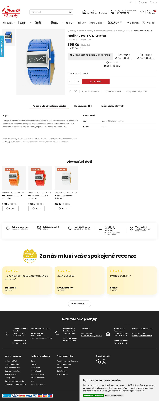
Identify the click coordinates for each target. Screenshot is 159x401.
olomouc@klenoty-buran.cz (91, 336)
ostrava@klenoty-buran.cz (142, 336)
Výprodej (150, 23)
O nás (155, 2)
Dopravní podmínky (12, 368)
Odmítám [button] (99, 395)
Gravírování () (79, 73)
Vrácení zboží (36, 371)
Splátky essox (10, 378)
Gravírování (35, 368)
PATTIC (89, 40)
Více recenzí (77, 303)
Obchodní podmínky (12, 371)
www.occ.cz (85, 328)
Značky (10, 23)
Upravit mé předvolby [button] (113, 395)
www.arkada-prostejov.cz (40, 328)
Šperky (69, 23)
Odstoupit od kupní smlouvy (15, 384)
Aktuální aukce (62, 368)
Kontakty (144, 2)
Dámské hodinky (22, 23)
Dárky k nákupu (10, 374)
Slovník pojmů (62, 374)
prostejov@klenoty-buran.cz (41, 338)
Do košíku (97, 81)
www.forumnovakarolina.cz (142, 328)
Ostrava (113, 62)
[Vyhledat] (70, 12)
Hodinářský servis (37, 374)
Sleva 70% (9, 170)
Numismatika (96, 23)
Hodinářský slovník (111, 106)
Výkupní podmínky (64, 364)
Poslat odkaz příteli (113, 91)
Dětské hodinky (54, 23)
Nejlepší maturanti (38, 378)
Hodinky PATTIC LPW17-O (13, 192)
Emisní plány (61, 371)
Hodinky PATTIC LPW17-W (66, 192)
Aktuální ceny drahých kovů (67, 361)
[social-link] (98, 361)
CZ (131, 2)
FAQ (32, 381)
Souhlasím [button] (88, 395)
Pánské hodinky (38, 23)
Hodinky (81, 23)
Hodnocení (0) (83, 106)
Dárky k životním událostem (115, 23)
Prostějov (147, 54)
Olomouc (125, 54)
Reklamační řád (11, 361)
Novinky (135, 23)
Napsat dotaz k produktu (137, 91)
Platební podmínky (12, 364)
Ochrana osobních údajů (14, 381)
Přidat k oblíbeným (92, 91)
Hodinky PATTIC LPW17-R (39, 192)
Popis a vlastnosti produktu (49, 106)
